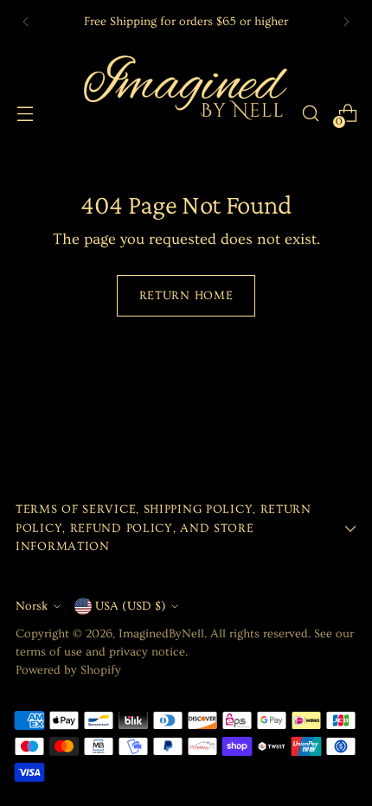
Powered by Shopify (68, 670)
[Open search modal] (310, 113)
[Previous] (26, 21)
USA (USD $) (130, 606)
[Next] (346, 21)
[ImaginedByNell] (183, 113)
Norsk (32, 606)
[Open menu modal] (24, 113)
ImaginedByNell (161, 634)
